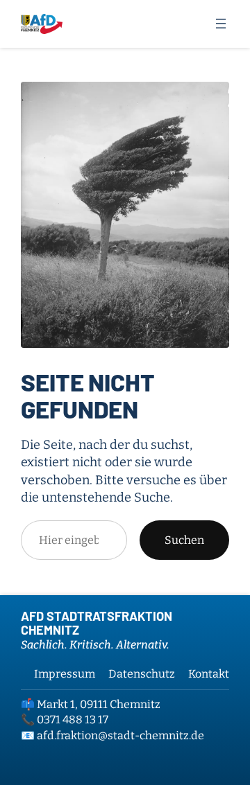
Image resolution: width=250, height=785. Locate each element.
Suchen (184, 540)
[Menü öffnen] (220, 23)
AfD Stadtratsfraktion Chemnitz (96, 622)
